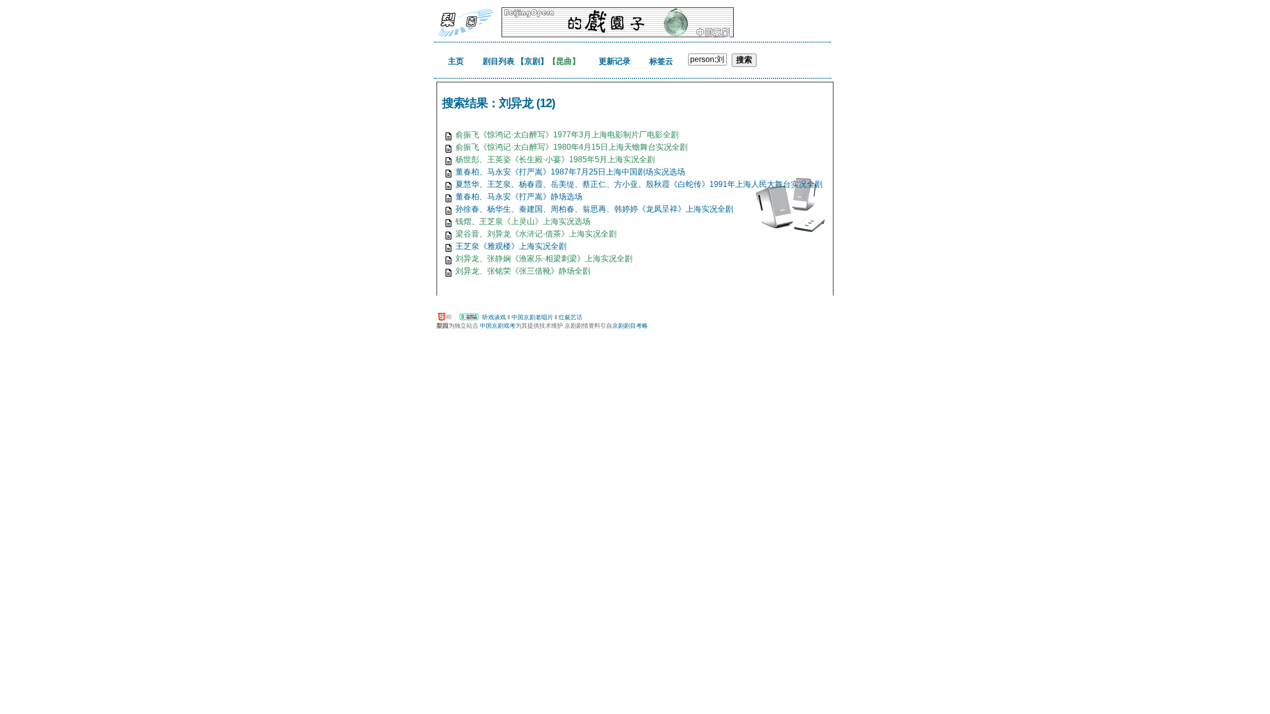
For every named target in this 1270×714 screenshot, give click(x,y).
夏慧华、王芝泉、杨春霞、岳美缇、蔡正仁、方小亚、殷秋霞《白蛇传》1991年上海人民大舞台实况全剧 (639, 184)
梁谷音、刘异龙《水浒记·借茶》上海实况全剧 (536, 234)
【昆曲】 (564, 61)
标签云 (661, 61)
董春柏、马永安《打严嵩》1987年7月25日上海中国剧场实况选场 (570, 172)
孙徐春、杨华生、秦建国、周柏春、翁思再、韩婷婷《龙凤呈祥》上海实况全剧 (594, 209)
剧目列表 (498, 61)
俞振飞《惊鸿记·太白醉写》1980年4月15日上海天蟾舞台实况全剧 (571, 147)
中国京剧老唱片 (532, 317)
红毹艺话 (570, 317)
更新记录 (615, 61)
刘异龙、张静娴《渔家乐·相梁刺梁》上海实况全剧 (544, 258)
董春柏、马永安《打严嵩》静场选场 (518, 196)
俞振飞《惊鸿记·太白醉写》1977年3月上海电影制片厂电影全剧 (567, 134)
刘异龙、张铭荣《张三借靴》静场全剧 (522, 271)
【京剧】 (532, 61)
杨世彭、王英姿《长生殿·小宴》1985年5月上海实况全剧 (555, 159)
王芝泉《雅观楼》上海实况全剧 (511, 246)
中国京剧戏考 (497, 325)
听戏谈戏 (494, 317)
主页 (456, 61)
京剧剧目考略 (630, 325)
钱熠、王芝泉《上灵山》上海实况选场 (522, 221)
